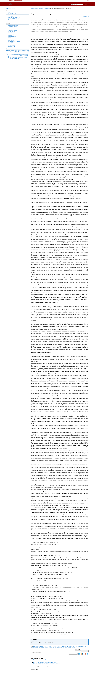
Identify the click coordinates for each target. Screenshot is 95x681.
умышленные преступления (70, 647)
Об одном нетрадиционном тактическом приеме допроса (46, 663)
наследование (14, 53)
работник (26, 54)
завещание (22, 51)
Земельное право (11, 35)
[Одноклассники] (81, 654)
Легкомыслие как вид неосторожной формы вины (44, 662)
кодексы (38, 646)
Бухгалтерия (10, 28)
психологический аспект (71, 646)
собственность (22, 57)
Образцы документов (12, 19)
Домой (9, 12)
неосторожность (53, 646)
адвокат (8, 50)
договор (17, 51)
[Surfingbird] (87, 654)
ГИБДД (27, 50)
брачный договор (17, 50)
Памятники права (11, 38)
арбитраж (12, 50)
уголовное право (22, 58)
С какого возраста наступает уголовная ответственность (46, 661)
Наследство (21, 53)
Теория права (10, 42)
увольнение (14, 58)
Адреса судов (10, 16)
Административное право (13, 25)
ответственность (10, 54)
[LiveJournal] (84, 654)
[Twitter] (80, 654)
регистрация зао (10, 55)
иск (10, 53)
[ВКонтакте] (78, 654)
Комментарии (86, 16)
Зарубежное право (11, 33)
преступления (61, 646)
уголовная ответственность (41, 647)
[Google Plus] (86, 654)
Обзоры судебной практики (13, 18)
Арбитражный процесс (12, 26)
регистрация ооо (16, 55)
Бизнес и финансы (11, 27)
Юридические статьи (12, 13)
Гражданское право (12, 31)
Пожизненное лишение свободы (40, 665)
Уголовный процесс (12, 46)
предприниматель (16, 54)
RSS (88, 0)
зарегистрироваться (74, 666)
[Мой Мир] (83, 654)
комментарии (44, 646)
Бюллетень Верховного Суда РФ (15, 17)
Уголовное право (11, 45)
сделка (19, 57)
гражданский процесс (10, 51)
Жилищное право (11, 32)
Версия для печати (34, 649)
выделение (24, 50)
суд (26, 57)
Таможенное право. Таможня (14, 41)
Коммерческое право (12, 36)
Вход (80, 666)
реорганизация (15, 57)
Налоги (9, 37)
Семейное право (11, 40)
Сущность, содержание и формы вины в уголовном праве (46, 659)
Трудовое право (11, 43)
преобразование (22, 54)
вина (21, 50)
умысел (60, 647)
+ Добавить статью (10, 8)
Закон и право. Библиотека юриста (14, 0)
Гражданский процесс (12, 30)
